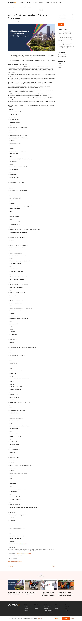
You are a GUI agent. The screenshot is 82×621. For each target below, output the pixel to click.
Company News (18, 21)
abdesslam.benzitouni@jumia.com (15, 561)
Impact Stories (27, 606)
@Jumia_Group (28, 553)
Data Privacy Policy (48, 612)
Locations (26, 608)
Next (53, 566)
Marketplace (36, 606)
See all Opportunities (48, 610)
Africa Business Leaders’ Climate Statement (25, 7)
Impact (66, 610)
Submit (61, 24)
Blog (66, 608)
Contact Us (67, 604)
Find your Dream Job (48, 606)
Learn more (40, 618)
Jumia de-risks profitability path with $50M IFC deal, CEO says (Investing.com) (65, 33)
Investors (67, 606)
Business (36, 604)
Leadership (26, 610)
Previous (11, 566)
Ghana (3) (60, 63)
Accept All (65, 618)
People (45, 604)
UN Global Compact (23, 543)
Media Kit (56, 608)
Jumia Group (19, 553)
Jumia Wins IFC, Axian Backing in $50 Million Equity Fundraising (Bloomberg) (65, 39)
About (25, 604)
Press (9, 7)
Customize (72, 618)
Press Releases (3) (62, 56)
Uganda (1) (60, 67)
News (13, 7)
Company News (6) (62, 54)
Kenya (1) (60, 65)
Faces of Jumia (47, 608)
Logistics (36, 608)
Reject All (57, 618)
